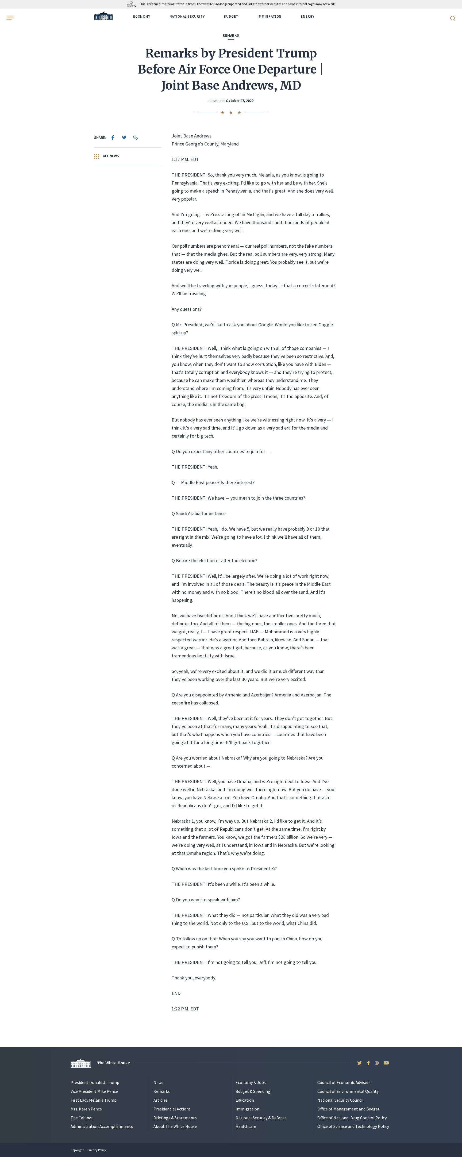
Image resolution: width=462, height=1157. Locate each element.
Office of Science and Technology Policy (353, 1126)
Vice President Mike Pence (94, 1091)
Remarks (161, 1091)
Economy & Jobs (251, 1082)
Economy (141, 16)
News (158, 1082)
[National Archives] (133, 4)
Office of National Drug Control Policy (352, 1117)
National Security (187, 16)
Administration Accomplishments (102, 1126)
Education (245, 1100)
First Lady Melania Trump (94, 1100)
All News (110, 156)
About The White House (175, 1126)
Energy (307, 16)
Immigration (269, 16)
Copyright (77, 1150)
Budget (231, 16)
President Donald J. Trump (95, 1082)
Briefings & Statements (175, 1117)
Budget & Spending (253, 1091)
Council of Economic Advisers (344, 1082)
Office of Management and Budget (348, 1109)
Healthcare (246, 1126)
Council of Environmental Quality (348, 1091)
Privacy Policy (96, 1150)
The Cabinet (82, 1117)
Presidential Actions (172, 1109)
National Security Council (340, 1100)
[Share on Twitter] (124, 137)
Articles (160, 1100)
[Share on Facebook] (113, 137)
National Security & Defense (261, 1117)
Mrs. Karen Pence (86, 1109)
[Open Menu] (9, 18)
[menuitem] (113, 137)
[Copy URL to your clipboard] (135, 137)
